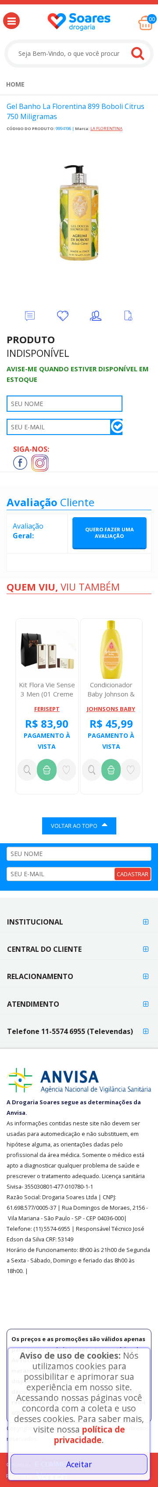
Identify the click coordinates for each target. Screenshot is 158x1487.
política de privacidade (89, 1434)
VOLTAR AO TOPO (74, 826)
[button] (11, 20)
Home (15, 84)
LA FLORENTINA (106, 128)
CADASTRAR (132, 874)
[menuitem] (15, 84)
